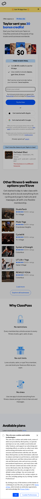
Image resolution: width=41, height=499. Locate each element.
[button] (37, 435)
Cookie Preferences (29, 495)
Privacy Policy (24, 489)
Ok (16, 495)
